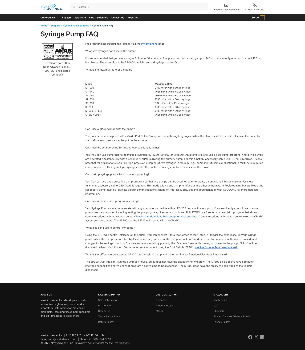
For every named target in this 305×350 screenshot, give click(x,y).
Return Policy (106, 321)
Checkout (218, 310)
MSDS (159, 310)
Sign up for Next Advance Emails (232, 316)
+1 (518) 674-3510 (254, 9)
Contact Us (162, 300)
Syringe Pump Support (76, 25)
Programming (149, 43)
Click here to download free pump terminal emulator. (166, 216)
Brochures (104, 310)
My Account (220, 300)
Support (55, 25)
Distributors (105, 305)
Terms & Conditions (109, 316)
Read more (72, 315)
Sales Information (108, 300)
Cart (215, 305)
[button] (258, 17)
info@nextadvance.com (226, 9)
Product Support (165, 305)
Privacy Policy (221, 321)
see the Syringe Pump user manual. (216, 247)
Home (44, 25)
